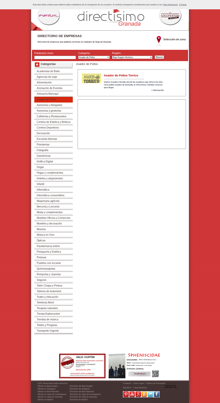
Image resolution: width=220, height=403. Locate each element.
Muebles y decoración (49, 223)
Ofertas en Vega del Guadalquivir (52, 394)
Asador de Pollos (46, 99)
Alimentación (44, 82)
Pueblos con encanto (49, 263)
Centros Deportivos (48, 127)
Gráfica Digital (45, 161)
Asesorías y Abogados (49, 105)
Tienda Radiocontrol (48, 313)
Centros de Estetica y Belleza (53, 122)
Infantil (40, 184)
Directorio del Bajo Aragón (81, 386)
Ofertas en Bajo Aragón (48, 386)
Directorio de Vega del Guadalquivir (85, 394)
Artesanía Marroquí (47, 93)
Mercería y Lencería (48, 206)
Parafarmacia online (48, 246)
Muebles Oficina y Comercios (53, 217)
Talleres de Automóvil (49, 291)
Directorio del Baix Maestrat (82, 391)
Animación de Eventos (49, 88)
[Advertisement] (132, 126)
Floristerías (43, 144)
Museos (41, 229)
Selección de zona (174, 39)
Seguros (41, 280)
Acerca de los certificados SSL (170, 386)
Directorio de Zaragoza (80, 389)
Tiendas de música (47, 319)
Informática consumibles (50, 195)
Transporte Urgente (48, 330)
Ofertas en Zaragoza (46, 389)
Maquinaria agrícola (48, 201)
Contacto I (127, 383)
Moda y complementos (49, 212)
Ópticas (41, 240)
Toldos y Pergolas (47, 325)
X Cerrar (183, 5)
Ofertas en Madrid (45, 399)
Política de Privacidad (155, 383)
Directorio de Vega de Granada (83, 397)
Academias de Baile (48, 71)
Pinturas (41, 257)
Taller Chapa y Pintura (49, 285)
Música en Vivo (45, 234)
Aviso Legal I (139, 383)
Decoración (43, 133)
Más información (170, 5)
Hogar (40, 167)
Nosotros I (127, 388)
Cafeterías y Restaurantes (51, 116)
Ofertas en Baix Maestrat (48, 391)
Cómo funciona (140, 388)
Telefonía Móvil (45, 302)
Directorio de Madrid (79, 399)
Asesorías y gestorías (49, 110)
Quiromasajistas (46, 268)
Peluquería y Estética (49, 251)
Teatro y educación (47, 296)
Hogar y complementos (50, 172)
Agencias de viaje (47, 76)
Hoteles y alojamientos (50, 178)
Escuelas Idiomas (47, 139)
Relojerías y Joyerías (49, 274)
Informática (43, 189)
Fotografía (42, 150)
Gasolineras (44, 155)
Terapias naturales (47, 308)
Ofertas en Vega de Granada (50, 397)
